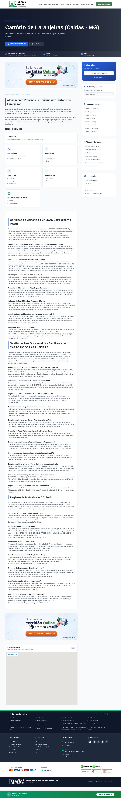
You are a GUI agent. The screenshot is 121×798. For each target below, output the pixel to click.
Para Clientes (12, 749)
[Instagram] (98, 741)
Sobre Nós (12, 741)
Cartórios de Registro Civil (92, 146)
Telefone (67, 741)
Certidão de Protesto (90, 131)
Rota (73, 648)
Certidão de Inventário (60, 457)
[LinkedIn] (90, 741)
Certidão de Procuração (54, 448)
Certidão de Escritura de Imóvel (58, 374)
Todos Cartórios (89, 183)
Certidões (47, 4)
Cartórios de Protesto (91, 156)
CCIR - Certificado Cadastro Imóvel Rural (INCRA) (98, 728)
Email (66, 749)
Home (40, 4)
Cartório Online (9, 94)
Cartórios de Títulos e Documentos (94, 162)
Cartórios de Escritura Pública (93, 159)
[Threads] (107, 741)
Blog (62, 4)
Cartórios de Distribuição (92, 166)
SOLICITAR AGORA (104, 794)
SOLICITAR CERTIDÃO (99, 73)
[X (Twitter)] (94, 741)
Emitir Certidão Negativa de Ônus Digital (36, 550)
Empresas (76, 4)
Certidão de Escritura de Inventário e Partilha (28, 387)
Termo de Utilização (14, 747)
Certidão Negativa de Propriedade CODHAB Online (34, 603)
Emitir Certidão (104, 4)
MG (23, 94)
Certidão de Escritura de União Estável (20, 400)
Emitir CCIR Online (31, 590)
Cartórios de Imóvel (90, 149)
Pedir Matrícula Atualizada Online (35, 537)
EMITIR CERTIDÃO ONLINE (18, 43)
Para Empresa (12, 752)
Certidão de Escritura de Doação (34, 426)
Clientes (68, 4)
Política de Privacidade (15, 744)
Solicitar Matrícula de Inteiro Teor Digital (28, 522)
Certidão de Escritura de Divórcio (34, 413)
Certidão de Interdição (91, 121)
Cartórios (55, 4)
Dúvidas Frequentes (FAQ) (42, 747)
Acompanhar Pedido (88, 4)
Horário (67, 754)
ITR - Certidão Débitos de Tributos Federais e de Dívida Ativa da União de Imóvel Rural (74, 728)
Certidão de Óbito (90, 118)
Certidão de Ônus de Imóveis (95, 724)
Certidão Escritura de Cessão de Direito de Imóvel (20, 728)
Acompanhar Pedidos (41, 744)
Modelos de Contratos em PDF (93, 193)
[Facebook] (102, 741)
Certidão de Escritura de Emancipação (56, 470)
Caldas (28, 94)
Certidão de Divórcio (90, 115)
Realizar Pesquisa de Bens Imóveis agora (36, 563)
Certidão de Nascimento (91, 108)
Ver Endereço (38, 43)
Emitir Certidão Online (91, 180)
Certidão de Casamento (91, 112)
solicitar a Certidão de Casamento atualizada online (50, 268)
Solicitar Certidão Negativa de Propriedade (38, 576)
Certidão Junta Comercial (16, 724)
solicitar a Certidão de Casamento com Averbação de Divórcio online (39, 281)
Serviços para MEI (90, 190)
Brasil (18, 94)
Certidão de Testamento (42, 724)
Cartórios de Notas (90, 153)
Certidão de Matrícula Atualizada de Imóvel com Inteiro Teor (74, 724)
